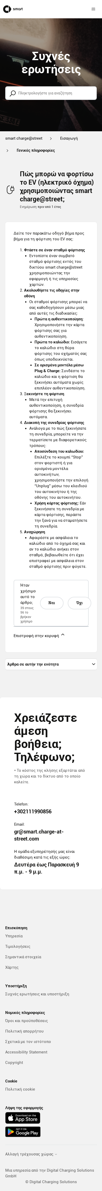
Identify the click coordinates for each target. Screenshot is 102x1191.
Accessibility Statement (26, 1052)
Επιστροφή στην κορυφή (37, 635)
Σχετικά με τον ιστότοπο (28, 1041)
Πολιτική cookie (20, 1089)
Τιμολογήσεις (17, 946)
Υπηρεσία (13, 936)
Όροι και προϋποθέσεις (26, 1020)
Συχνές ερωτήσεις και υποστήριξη (37, 994)
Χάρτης (12, 967)
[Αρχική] (13, 9)
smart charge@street (23, 138)
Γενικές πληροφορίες (36, 150)
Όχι (79, 603)
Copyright (14, 1062)
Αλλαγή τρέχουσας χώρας (29, 1154)
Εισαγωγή (69, 138)
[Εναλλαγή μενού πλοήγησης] (93, 9)
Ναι (51, 603)
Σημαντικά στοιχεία (23, 957)
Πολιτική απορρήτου (24, 1031)
